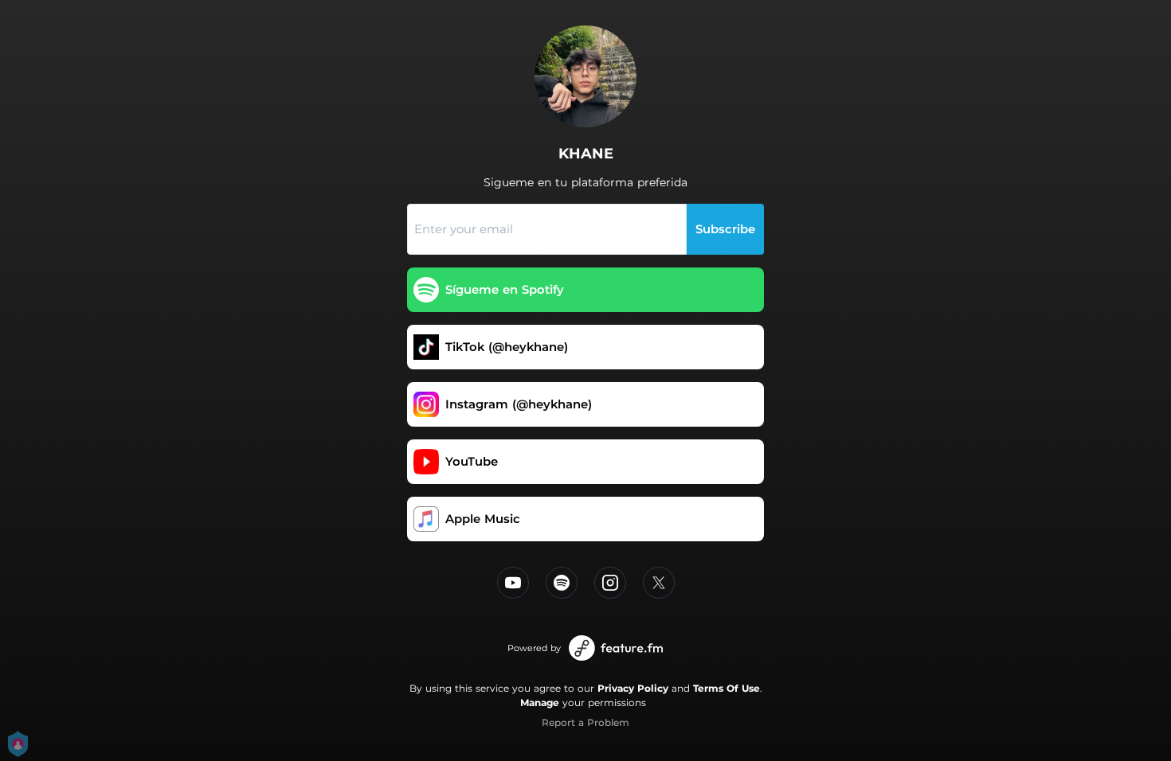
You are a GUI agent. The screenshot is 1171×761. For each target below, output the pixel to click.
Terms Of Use (726, 688)
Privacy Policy (632, 688)
